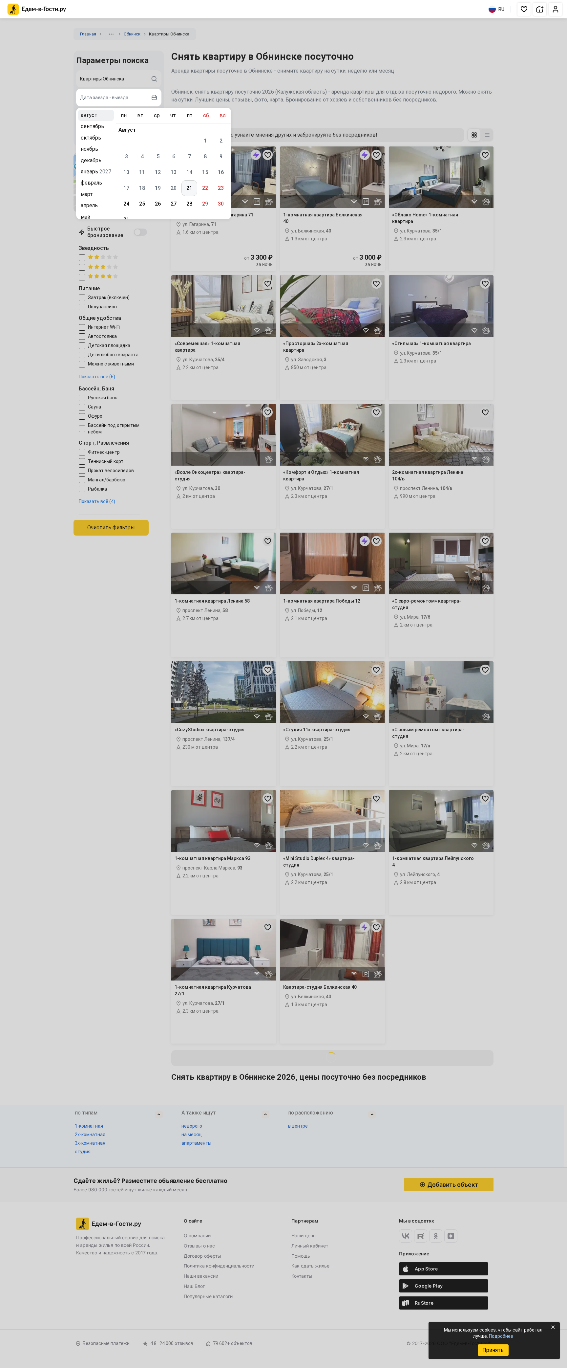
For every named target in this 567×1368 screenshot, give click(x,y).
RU (501, 9)
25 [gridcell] (142, 204)
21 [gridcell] (189, 188)
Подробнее (501, 1336)
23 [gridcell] (221, 188)
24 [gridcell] (126, 204)
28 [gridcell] (189, 204)
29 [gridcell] (205, 204)
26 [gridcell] (158, 204)
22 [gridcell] (205, 188)
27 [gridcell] (174, 204)
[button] (524, 9)
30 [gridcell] (221, 204)
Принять (493, 1350)
